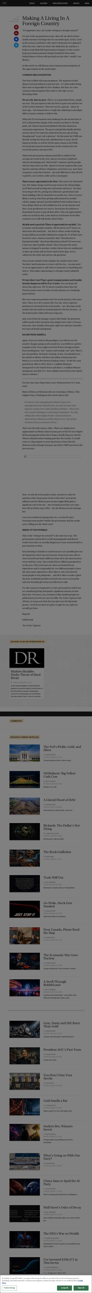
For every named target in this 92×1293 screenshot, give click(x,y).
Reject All (81, 1288)
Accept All (64, 1288)
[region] (46, 1284)
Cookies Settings (9, 1288)
